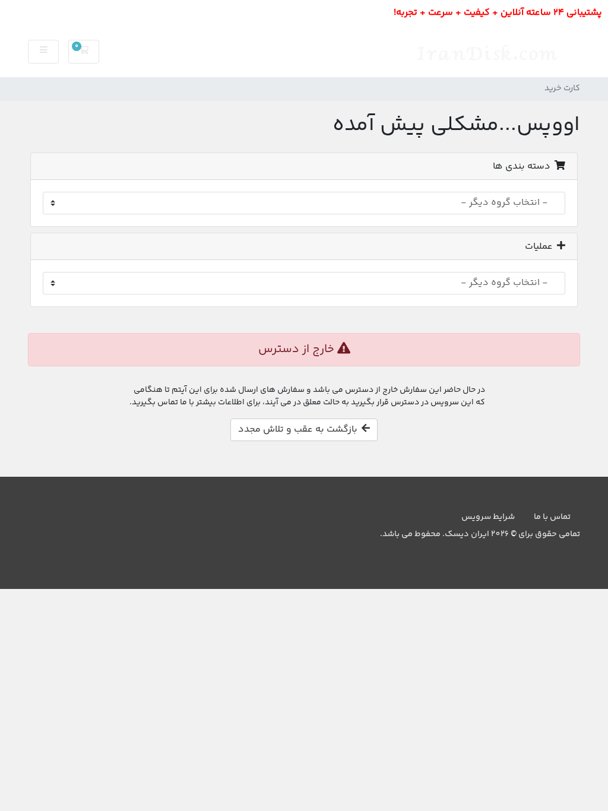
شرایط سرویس (488, 517)
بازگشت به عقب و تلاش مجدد (300, 429)
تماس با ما (552, 517)
